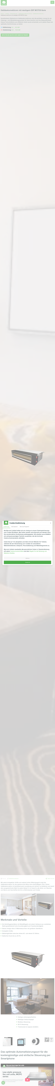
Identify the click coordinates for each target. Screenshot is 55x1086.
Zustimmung (6, 526)
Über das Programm (24, 526)
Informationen (14, 526)
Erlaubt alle (27, 562)
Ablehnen (27, 558)
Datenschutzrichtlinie (17, 551)
